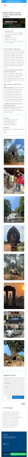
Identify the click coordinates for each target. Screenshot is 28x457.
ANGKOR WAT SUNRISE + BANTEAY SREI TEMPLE (11, 413)
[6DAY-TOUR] (14, 251)
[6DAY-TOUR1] (14, 337)
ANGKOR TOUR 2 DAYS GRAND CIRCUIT (10, 425)
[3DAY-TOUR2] (14, 309)
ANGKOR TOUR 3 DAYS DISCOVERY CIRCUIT (10, 424)
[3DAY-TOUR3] (14, 366)
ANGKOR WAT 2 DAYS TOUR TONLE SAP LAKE (11, 416)
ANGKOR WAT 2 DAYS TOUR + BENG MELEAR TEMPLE (12, 417)
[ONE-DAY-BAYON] (14, 165)
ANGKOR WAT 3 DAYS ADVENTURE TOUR (10, 414)
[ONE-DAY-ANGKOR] (14, 280)
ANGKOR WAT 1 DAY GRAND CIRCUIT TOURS (11, 423)
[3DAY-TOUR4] (14, 222)
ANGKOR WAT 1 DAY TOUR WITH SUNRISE (10, 420)
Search (23, 403)
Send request (18, 397)
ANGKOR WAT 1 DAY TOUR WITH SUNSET (10, 418)
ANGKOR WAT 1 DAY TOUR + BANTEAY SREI (10, 421)
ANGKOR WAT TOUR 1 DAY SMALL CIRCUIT (10, 411)
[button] (18, 454)
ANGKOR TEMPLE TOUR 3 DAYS (8, 427)
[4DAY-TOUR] (14, 193)
